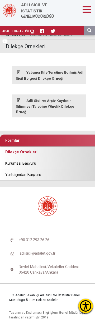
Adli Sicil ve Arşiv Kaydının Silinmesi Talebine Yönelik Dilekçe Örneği (45, 106)
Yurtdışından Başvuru (23, 175)
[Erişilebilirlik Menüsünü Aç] (85, 306)
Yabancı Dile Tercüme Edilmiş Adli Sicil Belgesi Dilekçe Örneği (50, 75)
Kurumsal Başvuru (20, 163)
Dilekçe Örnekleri (21, 152)
